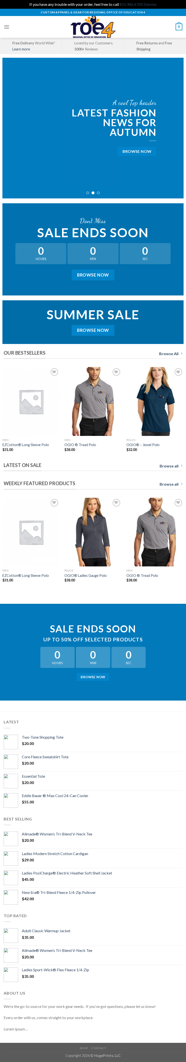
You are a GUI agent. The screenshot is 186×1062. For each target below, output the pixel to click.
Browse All (168, 353)
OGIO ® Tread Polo (80, 445)
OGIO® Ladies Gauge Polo (85, 575)
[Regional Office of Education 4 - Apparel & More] (93, 27)
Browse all (169, 466)
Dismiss (150, 4)
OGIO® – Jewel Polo (143, 445)
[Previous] (12, 128)
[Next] (174, 128)
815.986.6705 (131, 4)
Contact (98, 1048)
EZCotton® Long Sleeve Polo (25, 445)
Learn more (21, 49)
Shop (84, 1048)
